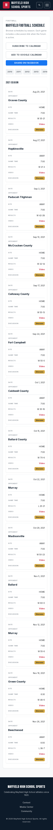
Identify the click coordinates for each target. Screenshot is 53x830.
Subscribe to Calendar (26, 46)
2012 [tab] (27, 72)
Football (11, 20)
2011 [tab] (18, 72)
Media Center (26, 807)
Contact (26, 802)
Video (42, 124)
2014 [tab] (45, 72)
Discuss (39, 129)
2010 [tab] (9, 72)
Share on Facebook (26, 63)
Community (26, 811)
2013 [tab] (36, 72)
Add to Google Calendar (26, 55)
